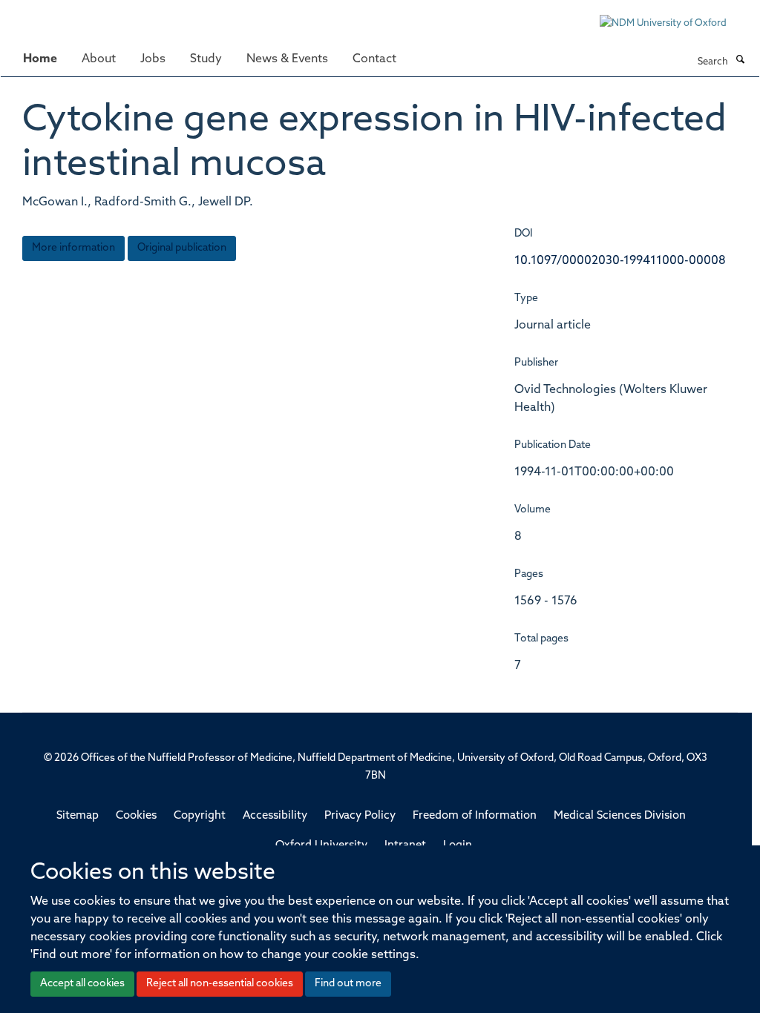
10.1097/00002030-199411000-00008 (620, 261)
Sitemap (77, 816)
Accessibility (275, 816)
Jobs (153, 59)
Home (40, 59)
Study (206, 59)
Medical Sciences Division (620, 816)
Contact (374, 59)
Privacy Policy (360, 816)
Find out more (348, 983)
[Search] (740, 61)
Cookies (136, 816)
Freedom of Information (475, 816)
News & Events (287, 59)
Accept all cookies (82, 983)
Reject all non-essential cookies (219, 983)
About (99, 59)
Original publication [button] (181, 248)
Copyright (200, 816)
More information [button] (73, 248)
